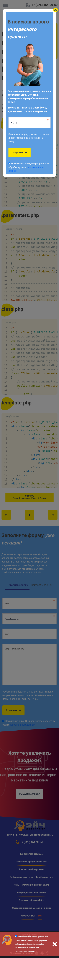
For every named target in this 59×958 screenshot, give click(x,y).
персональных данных (25, 951)
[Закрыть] (55, 10)
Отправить (18, 152)
